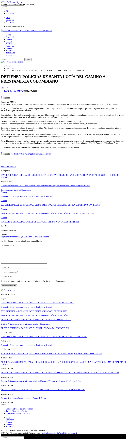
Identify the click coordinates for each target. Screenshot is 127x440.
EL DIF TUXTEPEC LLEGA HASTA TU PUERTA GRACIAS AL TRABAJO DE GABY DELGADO (43, 390)
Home (8, 35)
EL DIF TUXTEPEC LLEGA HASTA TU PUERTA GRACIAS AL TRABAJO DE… (36, 328)
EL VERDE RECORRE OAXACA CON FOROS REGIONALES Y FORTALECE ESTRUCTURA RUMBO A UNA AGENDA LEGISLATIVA (60, 373)
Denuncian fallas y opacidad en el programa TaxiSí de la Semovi (26, 307)
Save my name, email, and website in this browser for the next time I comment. (34, 281)
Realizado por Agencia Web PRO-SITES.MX (59, 433)
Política (9, 41)
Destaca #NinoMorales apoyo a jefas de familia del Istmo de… (25, 324)
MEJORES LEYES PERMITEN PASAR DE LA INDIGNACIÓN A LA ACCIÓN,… (35, 315)
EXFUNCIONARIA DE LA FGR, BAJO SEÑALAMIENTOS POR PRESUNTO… (35, 311)
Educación (10, 46)
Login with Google (26, 237)
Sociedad (9, 50)
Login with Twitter (41, 237)
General (9, 39)
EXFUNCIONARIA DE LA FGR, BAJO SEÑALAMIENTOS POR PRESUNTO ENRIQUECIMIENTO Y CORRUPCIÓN (51, 353)
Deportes (9, 48)
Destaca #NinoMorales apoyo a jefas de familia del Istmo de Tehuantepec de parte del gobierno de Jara (41, 381)
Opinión (9, 55)
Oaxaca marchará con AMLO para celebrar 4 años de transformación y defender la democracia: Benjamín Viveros (45, 186)
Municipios (10, 53)
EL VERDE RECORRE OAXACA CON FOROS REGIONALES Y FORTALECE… (36, 320)
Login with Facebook (9, 237)
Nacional (9, 44)
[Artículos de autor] (6, 164)
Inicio (8, 417)
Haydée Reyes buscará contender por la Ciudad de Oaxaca (24, 398)
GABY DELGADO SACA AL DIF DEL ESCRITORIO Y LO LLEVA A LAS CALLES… (37, 303)
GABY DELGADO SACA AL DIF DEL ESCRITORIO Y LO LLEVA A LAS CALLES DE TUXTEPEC (44, 337)
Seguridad (10, 37)
